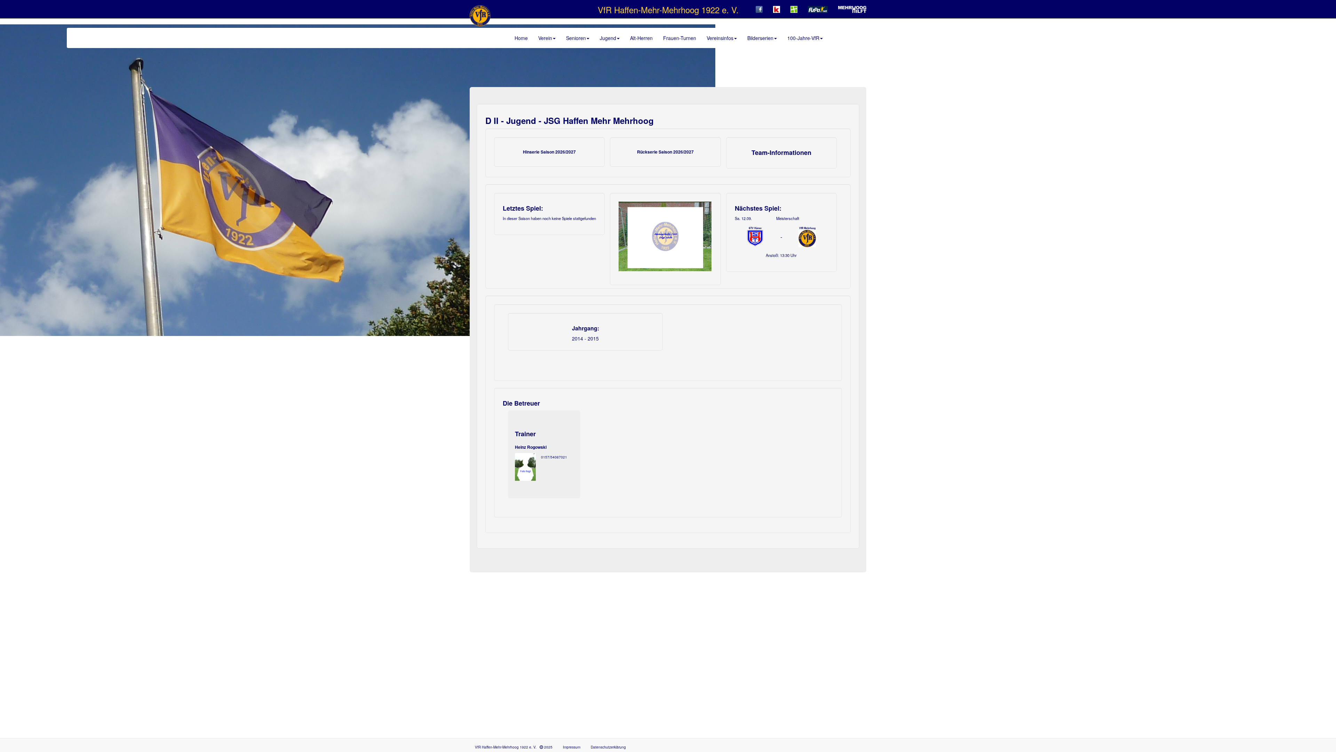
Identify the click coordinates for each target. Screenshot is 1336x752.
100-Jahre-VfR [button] (803, 37)
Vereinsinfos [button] (720, 37)
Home (521, 37)
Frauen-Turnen (679, 37)
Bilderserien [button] (760, 37)
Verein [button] (545, 37)
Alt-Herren (641, 37)
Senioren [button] (576, 37)
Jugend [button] (608, 37)
